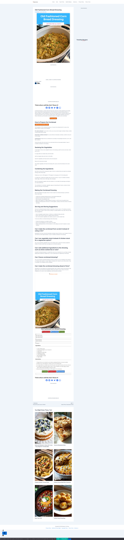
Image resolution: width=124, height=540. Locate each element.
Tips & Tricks (61, 1)
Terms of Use (87, 1)
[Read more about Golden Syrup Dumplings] (63, 500)
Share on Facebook (55, 331)
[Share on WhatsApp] (60, 108)
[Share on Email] (52, 108)
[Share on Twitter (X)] (55, 108)
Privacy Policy (81, 1)
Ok (58, 538)
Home (53, 1)
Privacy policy (64, 538)
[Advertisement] (53, 72)
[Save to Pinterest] (4, 533)
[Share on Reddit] (57, 108)
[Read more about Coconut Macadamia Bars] (63, 427)
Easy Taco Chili (38, 518)
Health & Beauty (69, 1)
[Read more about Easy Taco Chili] (44, 500)
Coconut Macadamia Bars (60, 445)
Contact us (75, 1)
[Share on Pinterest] (49, 108)
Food (57, 1)
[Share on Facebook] (47, 108)
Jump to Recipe (53, 118)
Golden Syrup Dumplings (59, 518)
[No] (69, 539)
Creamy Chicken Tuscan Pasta (42, 482)
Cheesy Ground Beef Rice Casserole (62, 482)
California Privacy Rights (56, 528)
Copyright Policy (65, 528)
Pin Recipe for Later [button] (46, 331)
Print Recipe (62, 331)
